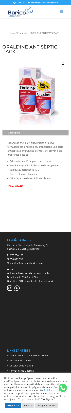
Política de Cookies (54, 390)
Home (12, 33)
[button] (63, 64)
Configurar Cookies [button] (46, 405)
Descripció (13, 132)
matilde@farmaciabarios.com (26, 263)
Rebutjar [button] (28, 405)
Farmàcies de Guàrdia (21, 370)
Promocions (23, 33)
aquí (50, 281)
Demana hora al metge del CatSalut (29, 355)
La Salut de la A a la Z (21, 365)
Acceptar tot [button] (13, 405)
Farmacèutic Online (20, 360)
